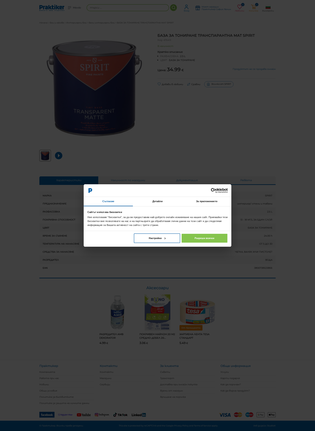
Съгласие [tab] (108, 201)
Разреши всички (204, 238)
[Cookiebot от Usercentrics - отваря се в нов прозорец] (213, 190)
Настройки (155, 238)
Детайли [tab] (157, 201)
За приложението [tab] (206, 201)
